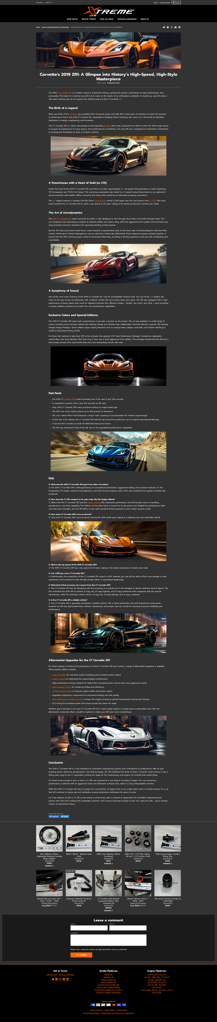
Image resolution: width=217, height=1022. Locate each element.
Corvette (73, 114)
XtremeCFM (49, 861)
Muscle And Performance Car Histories (55, 27)
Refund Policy (110, 1010)
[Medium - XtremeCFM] (175, 27)
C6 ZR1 (107, 125)
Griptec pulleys (58, 679)
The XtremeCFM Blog (91, 1013)
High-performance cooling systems (67, 699)
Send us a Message (66, 974)
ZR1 (120, 99)
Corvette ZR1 (69, 399)
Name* (73, 924)
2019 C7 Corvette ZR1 (62, 218)
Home (38, 27)
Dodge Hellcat (93, 502)
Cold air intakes (59, 675)
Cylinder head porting (62, 691)
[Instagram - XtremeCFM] (171, 27)
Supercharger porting (61, 687)
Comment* (75, 933)
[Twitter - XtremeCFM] (164, 27)
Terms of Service (96, 1010)
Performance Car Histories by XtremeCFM (117, 1013)
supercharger (100, 200)
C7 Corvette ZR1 (64, 92)
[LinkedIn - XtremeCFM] (179, 27)
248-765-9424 (51, 974)
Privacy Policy (122, 1010)
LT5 (122, 189)
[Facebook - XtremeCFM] (167, 27)
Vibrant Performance (49, 903)
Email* (111, 924)
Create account (165, 2)
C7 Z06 (152, 200)
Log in (156, 2)
